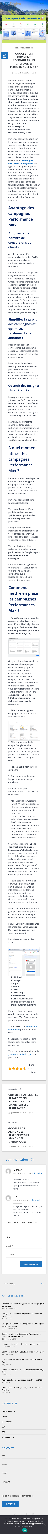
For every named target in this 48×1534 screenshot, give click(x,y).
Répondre (37, 1173)
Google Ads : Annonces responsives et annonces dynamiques (18, 1135)
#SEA (17, 48)
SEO (3, 1432)
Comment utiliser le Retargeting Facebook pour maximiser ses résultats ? (23, 1101)
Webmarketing (8, 1437)
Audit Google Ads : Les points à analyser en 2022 (22, 1380)
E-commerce (7, 1421)
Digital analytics (8, 1411)
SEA (3, 1427)
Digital (11, 4)
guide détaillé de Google (19, 1054)
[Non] (45, 1524)
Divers (4, 1416)
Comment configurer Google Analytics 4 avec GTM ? (23, 1352)
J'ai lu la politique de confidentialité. (19, 1496)
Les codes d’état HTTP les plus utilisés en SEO (21, 1344)
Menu (42, 4)
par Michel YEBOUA (22, 73)
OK (24, 1530)
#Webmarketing (26, 48)
